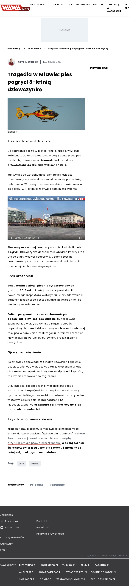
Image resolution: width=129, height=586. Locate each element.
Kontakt (41, 521)
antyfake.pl (27, 572)
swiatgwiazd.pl (76, 572)
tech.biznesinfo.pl (103, 579)
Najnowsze (16, 484)
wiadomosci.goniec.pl (71, 579)
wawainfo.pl (14, 48)
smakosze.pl (27, 579)
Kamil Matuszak (28, 61)
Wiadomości (35, 48)
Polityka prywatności (50, 534)
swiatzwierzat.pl (50, 572)
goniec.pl (46, 579)
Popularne (57, 485)
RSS (2, 550)
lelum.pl (85, 565)
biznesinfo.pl (28, 565)
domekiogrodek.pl (103, 572)
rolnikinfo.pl (49, 565)
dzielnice (56, 4)
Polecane (37, 485)
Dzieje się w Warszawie (114, 8)
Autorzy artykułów (12, 537)
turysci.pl (69, 565)
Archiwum (6, 544)
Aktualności (38, 4)
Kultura (98, 4)
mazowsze (83, 4)
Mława (35, 463)
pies (22, 463)
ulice (69, 4)
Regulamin (43, 527)
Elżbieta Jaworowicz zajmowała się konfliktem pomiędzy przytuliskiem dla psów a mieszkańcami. (46, 438)
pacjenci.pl (102, 565)
